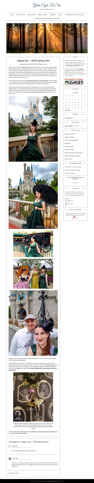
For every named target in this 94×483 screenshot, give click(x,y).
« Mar (66, 110)
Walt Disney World (22, 433)
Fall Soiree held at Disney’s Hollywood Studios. (38, 80)
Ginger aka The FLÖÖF (70, 134)
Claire (13, 446)
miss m (45, 64)
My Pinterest (68, 143)
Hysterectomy (20, 14)
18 (66, 105)
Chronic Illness (42, 14)
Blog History (31, 14)
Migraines (52, 14)
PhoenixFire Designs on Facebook (72, 155)
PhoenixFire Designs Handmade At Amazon (47, 18)
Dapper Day (25, 67)
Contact (60, 14)
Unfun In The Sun (68, 159)
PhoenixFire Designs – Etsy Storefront (74, 152)
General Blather (32, 431)
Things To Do (14, 433)
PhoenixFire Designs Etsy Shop (75, 14)
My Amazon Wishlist (69, 137)
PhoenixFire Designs (50, 365)
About (12, 14)
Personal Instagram (69, 146)
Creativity (18, 431)
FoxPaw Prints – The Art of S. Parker (73, 167)
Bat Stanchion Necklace (37, 92)
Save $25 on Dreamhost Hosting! (72, 170)
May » (69, 110)
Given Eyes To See (47, 5)
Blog (15, 431)
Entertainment (24, 431)
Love (37, 431)
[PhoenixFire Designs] (75, 184)
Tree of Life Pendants (70, 173)
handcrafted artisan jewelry (73, 65)
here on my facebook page (19, 360)
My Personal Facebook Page (71, 140)
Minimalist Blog (51, 481)
